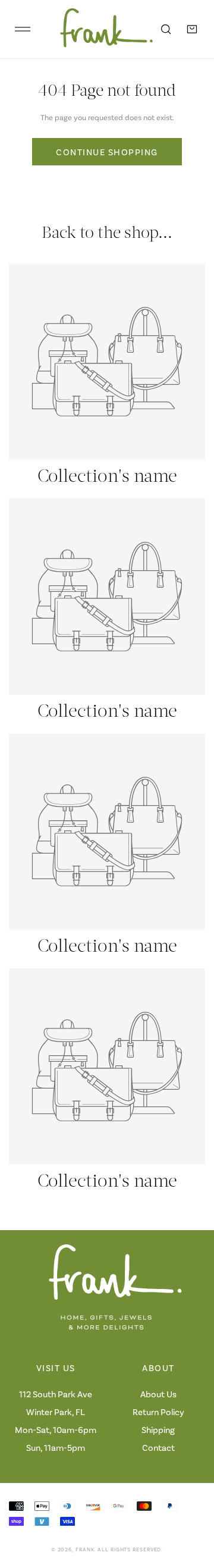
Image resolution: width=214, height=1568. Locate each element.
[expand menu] (23, 29)
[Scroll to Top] (192, 1505)
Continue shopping (107, 151)
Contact (158, 1447)
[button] (192, 29)
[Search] (166, 29)
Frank (85, 1549)
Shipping (158, 1429)
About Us (158, 1393)
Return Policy (158, 1411)
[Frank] (98, 29)
